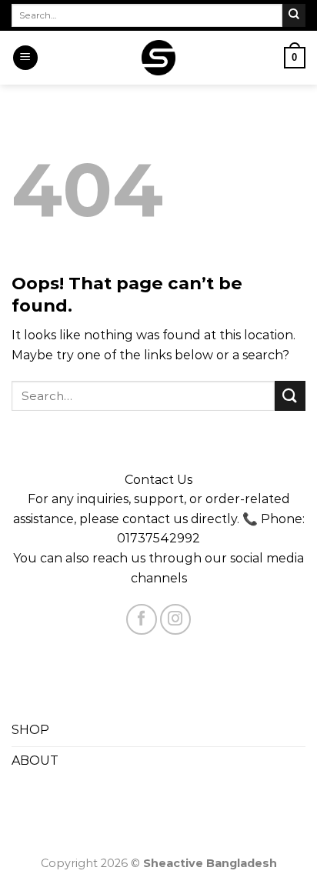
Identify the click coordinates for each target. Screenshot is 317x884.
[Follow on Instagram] (175, 619)
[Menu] (25, 58)
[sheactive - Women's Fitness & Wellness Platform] (159, 57)
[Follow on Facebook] (141, 619)
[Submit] (293, 15)
